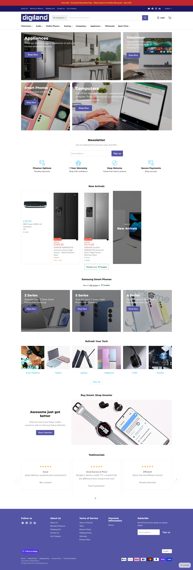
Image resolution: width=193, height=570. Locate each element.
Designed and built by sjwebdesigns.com (34, 563)
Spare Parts (123, 26)
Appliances (95, 26)
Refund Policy (32, 558)
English (167, 8)
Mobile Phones (53, 26)
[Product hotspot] (138, 424)
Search (23, 558)
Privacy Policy (84, 539)
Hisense (56, 257)
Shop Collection (45, 432)
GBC (24, 229)
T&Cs (81, 526)
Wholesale (110, 26)
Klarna (111, 525)
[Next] (176, 479)
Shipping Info (50, 8)
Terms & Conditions (69, 558)
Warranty (83, 536)
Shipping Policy (85, 533)
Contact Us (61, 8)
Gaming (67, 26)
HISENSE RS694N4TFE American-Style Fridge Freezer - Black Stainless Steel (64, 251)
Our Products (71, 8)
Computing (81, 26)
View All (96, 382)
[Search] (145, 17)
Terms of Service (86, 522)
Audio (39, 26)
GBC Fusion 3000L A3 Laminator (32, 225)
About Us (24, 8)
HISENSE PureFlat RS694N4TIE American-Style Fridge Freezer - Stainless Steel (94, 251)
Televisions (26, 26)
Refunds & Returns (36, 8)
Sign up (117, 153)
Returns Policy (85, 529)
